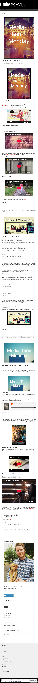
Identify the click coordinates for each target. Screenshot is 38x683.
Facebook (25, 336)
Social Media (10, 337)
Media (9, 210)
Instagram (3, 210)
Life (27, 336)
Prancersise (23, 210)
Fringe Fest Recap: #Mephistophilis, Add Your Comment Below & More (14, 628)
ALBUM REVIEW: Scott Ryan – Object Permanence (11, 622)
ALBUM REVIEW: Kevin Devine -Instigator (10, 625)
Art (12, 336)
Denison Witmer (15, 529)
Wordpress (20, 337)
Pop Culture (6, 209)
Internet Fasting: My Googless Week (12, 326)
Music (3, 656)
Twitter (18, 337)
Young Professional (5, 671)
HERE (25, 199)
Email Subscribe (8, 600)
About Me (9, 519)
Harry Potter (20, 209)
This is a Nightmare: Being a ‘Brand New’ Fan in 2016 (11, 630)
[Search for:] (35, 9)
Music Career (31, 508)
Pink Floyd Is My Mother (7, 615)
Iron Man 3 (19, 529)
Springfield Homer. (18, 243)
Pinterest (32, 336)
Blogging (13, 209)
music (16, 210)
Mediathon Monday (12, 210)
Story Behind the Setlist (6, 661)
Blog (18, 336)
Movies (28, 529)
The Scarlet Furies (14, 476)
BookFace (5, 645)
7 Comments (32, 337)
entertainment (17, 209)
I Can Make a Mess (29, 209)
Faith (3, 653)
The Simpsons (14, 337)
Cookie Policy (19, 681)
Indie (33, 209)
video (26, 210)
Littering (6, 210)
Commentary (5, 659)
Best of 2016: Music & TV (7, 617)
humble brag (4, 105)
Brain (23, 336)
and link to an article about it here (10, 154)
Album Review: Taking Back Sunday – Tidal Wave (11, 627)
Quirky (3, 666)
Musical (30, 336)
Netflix (32, 529)
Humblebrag (24, 209)
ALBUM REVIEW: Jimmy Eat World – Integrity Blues (11, 623)
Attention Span (15, 336)
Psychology (6, 337)
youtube (28, 210)
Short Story (4, 669)
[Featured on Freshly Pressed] (9, 595)
